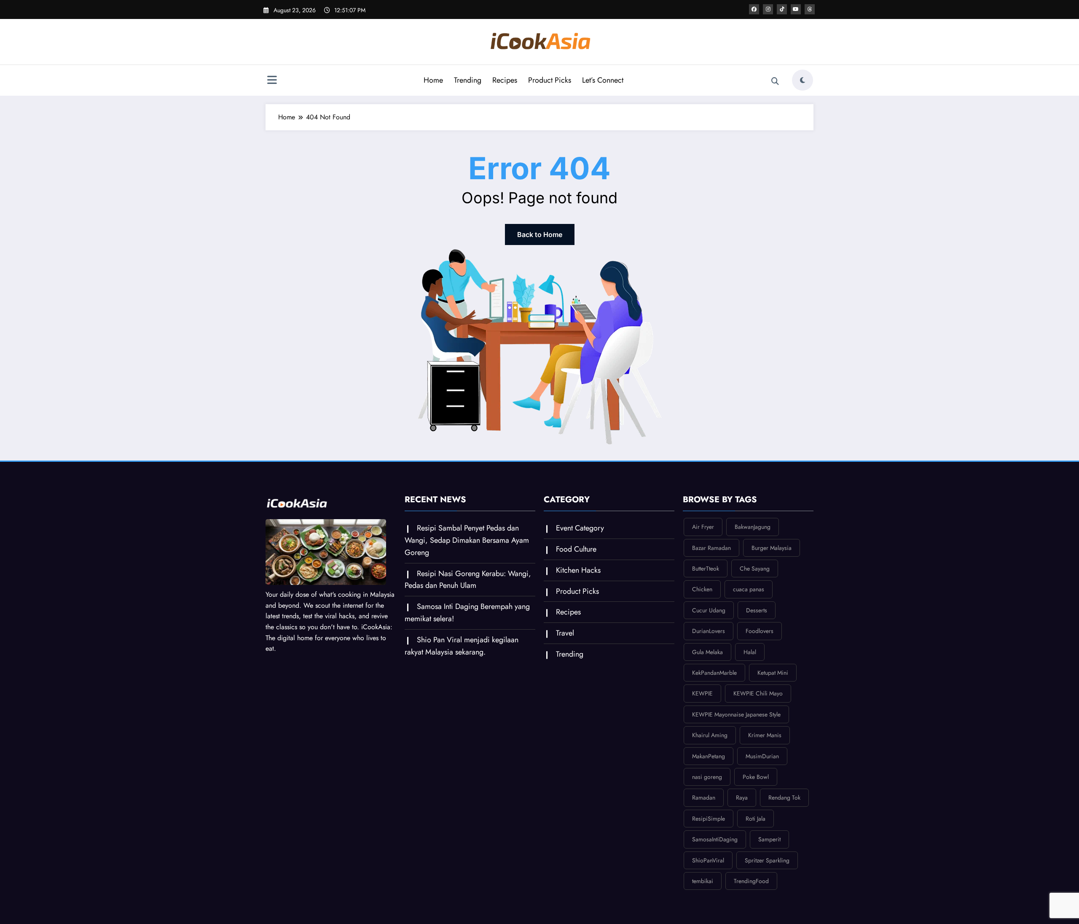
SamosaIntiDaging (715, 839)
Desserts (756, 610)
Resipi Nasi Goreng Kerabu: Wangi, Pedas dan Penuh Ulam (468, 579)
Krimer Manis (764, 735)
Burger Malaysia (772, 548)
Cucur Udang (708, 610)
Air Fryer (703, 527)
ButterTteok (705, 568)
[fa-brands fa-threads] (810, 9)
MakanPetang (708, 756)
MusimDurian (762, 756)
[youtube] (796, 9)
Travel (565, 633)
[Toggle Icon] (272, 81)
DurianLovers (708, 631)
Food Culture (576, 549)
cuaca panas (748, 589)
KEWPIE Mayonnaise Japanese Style (736, 714)
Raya (742, 797)
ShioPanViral (708, 860)
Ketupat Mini (772, 672)
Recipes (504, 80)
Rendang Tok (784, 797)
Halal (749, 652)
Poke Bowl (756, 777)
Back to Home (539, 234)
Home (433, 80)
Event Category (580, 528)
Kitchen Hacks (578, 570)
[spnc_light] (802, 80)
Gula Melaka (707, 652)
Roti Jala (755, 818)
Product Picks (549, 80)
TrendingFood (751, 881)
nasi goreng (707, 777)
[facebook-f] (754, 9)
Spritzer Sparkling (767, 860)
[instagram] (768, 9)
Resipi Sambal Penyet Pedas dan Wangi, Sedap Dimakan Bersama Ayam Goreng (467, 540)
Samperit (769, 839)
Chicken (702, 589)
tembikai (702, 881)
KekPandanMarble (714, 672)
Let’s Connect (602, 80)
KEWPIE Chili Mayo (758, 693)
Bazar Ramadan (711, 548)
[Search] (775, 81)
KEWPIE (702, 693)
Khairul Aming (709, 735)
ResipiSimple (708, 818)
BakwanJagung (752, 527)
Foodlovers (759, 631)
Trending (467, 80)
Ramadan (703, 797)
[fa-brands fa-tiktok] (782, 9)
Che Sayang (755, 568)
